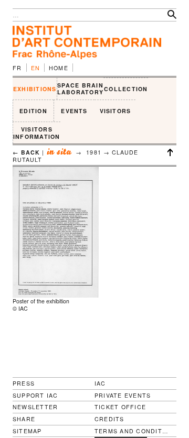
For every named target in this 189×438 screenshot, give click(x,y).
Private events (122, 395)
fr (17, 68)
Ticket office (120, 407)
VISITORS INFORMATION (36, 132)
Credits (109, 419)
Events (74, 111)
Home (58, 68)
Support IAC (35, 395)
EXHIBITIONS (35, 89)
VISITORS (115, 111)
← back (26, 152)
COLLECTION (126, 89)
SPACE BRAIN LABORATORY (80, 88)
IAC (100, 383)
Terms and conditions (131, 431)
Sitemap (27, 431)
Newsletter (35, 407)
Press (24, 383)
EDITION (33, 111)
